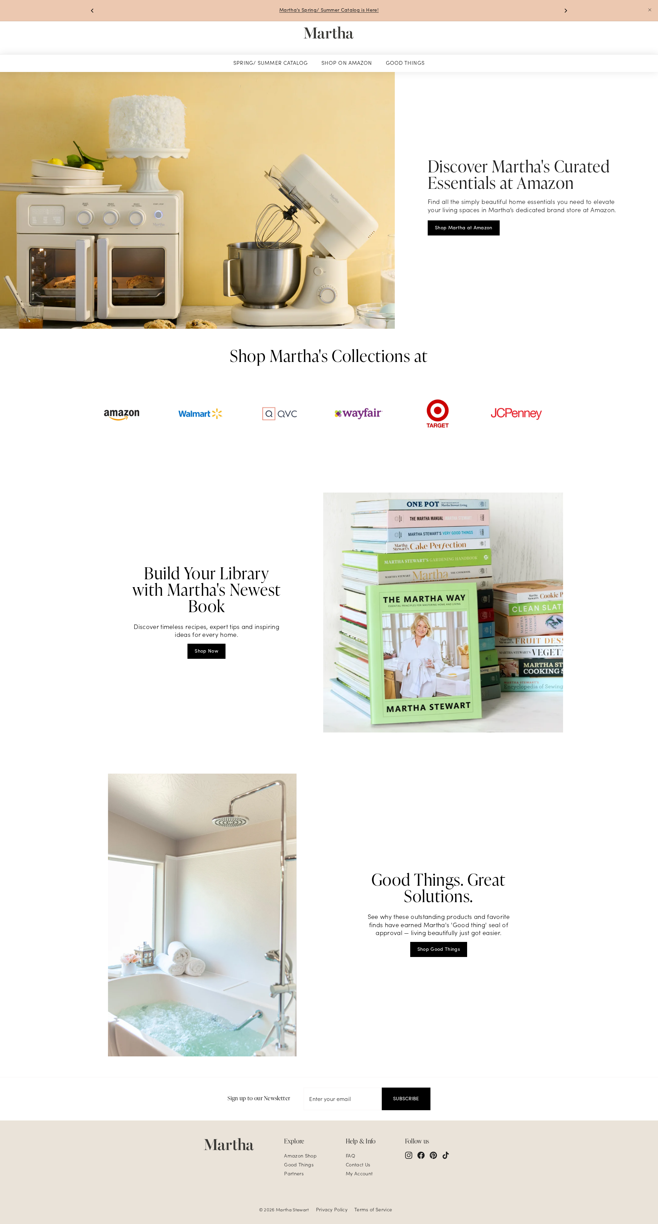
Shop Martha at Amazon (463, 228)
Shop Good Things (438, 949)
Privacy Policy (332, 1210)
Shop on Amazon (346, 63)
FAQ (350, 1156)
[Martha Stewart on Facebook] (421, 1155)
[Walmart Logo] (200, 413)
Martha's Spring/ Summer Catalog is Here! (329, 10)
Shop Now (206, 651)
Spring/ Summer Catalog (270, 63)
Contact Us (358, 1165)
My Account (359, 1174)
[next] (565, 10)
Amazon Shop (300, 1156)
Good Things (405, 63)
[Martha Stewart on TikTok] (445, 1155)
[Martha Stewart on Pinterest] (433, 1155)
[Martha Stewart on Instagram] (408, 1155)
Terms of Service (373, 1210)
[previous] (92, 10)
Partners (294, 1174)
